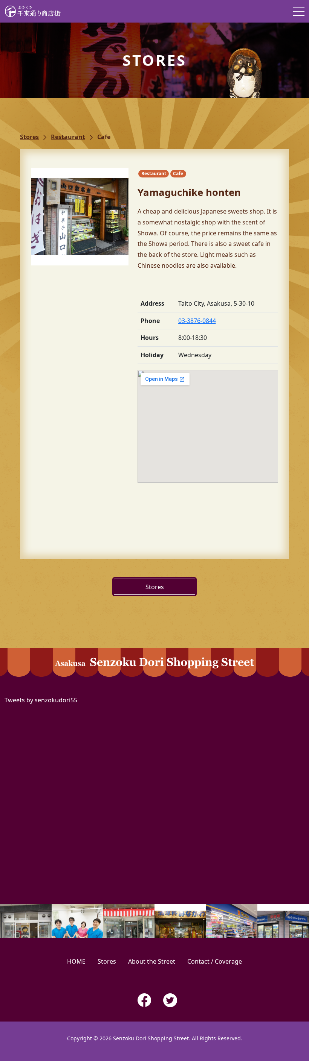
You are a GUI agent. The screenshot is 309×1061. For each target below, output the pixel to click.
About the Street (151, 961)
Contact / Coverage (214, 961)
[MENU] (298, 11)
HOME (76, 961)
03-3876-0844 (197, 321)
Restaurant (68, 137)
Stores (29, 137)
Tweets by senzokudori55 (41, 700)
